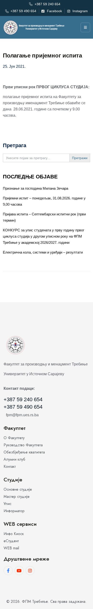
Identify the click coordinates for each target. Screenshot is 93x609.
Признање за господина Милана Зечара (35, 188)
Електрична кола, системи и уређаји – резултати (43, 252)
